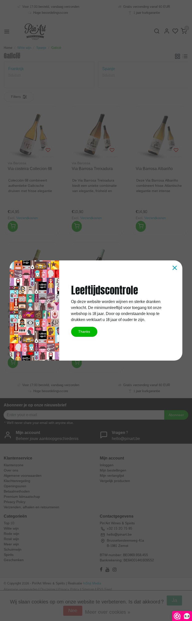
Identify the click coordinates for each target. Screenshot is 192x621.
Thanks (84, 331)
